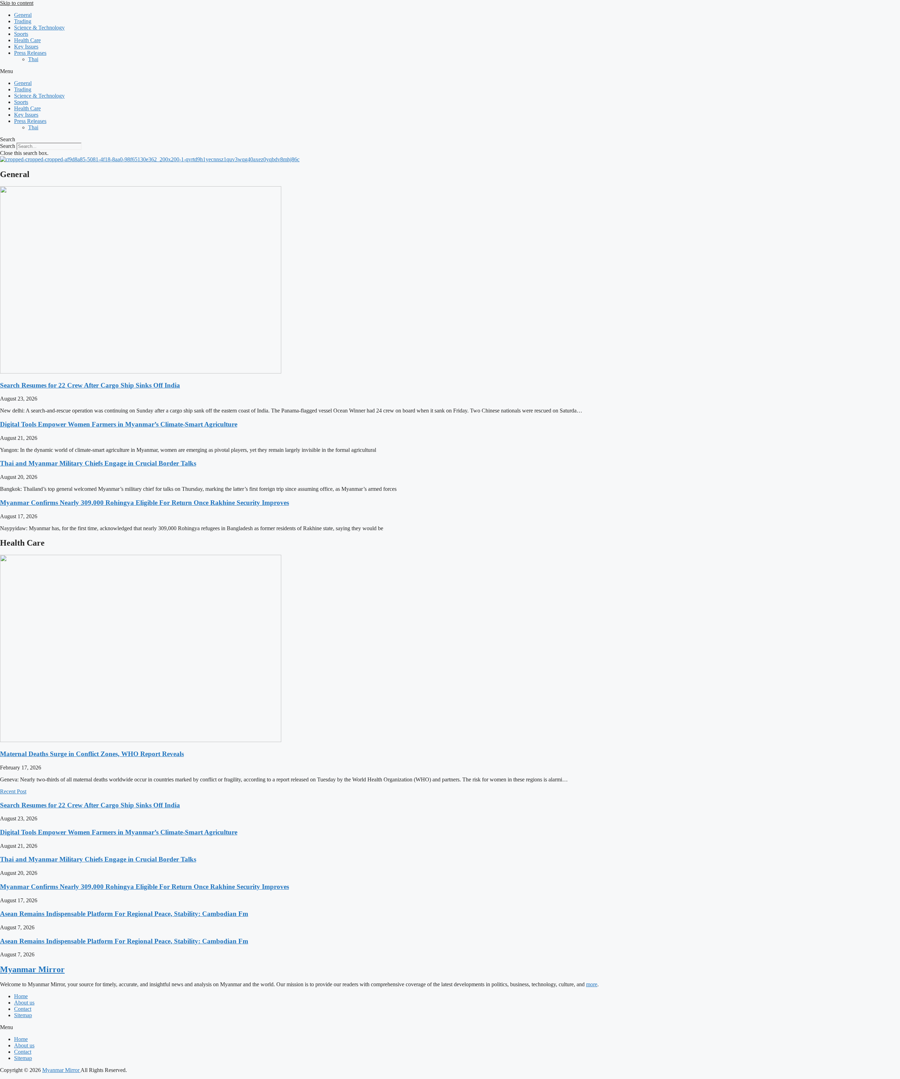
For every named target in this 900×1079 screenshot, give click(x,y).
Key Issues (26, 47)
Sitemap (23, 1015)
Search (7, 146)
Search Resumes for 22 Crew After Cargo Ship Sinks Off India (90, 385)
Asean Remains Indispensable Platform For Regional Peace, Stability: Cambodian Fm (124, 913)
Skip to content (16, 3)
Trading (22, 21)
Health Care (27, 40)
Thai (33, 59)
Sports (21, 34)
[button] (450, 71)
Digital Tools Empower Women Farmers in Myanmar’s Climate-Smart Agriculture (118, 424)
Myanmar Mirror (32, 969)
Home (21, 996)
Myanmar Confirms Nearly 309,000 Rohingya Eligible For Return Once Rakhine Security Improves (144, 502)
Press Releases (30, 53)
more (591, 984)
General (23, 15)
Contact (22, 1009)
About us (24, 1003)
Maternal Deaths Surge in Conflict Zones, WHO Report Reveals (92, 754)
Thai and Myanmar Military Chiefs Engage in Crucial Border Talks (98, 463)
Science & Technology (39, 28)
